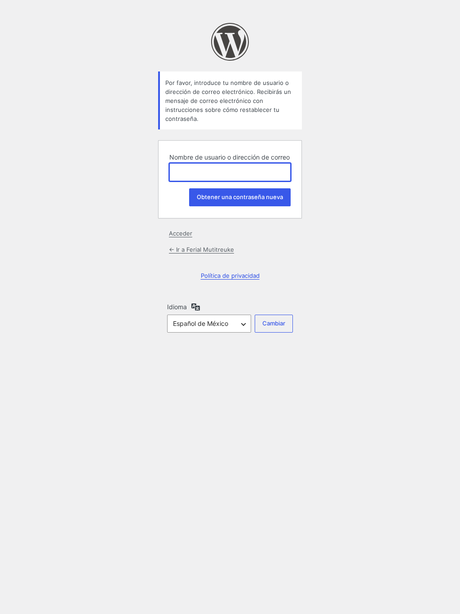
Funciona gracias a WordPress (230, 42)
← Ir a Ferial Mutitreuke (201, 249)
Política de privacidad (230, 275)
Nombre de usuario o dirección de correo (229, 157)
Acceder (180, 233)
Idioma (177, 307)
